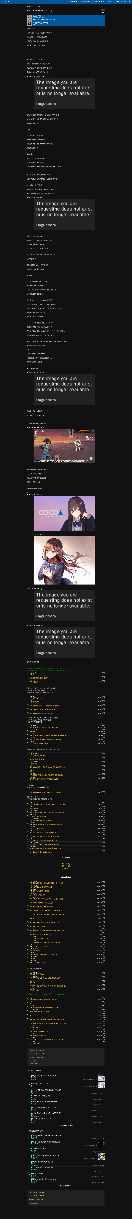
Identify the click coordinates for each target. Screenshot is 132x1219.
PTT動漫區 (29, 6)
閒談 (37, 1050)
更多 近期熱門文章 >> (66, 1125)
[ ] (34, 1077)
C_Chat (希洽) (36, 6)
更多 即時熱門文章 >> (66, 1186)
